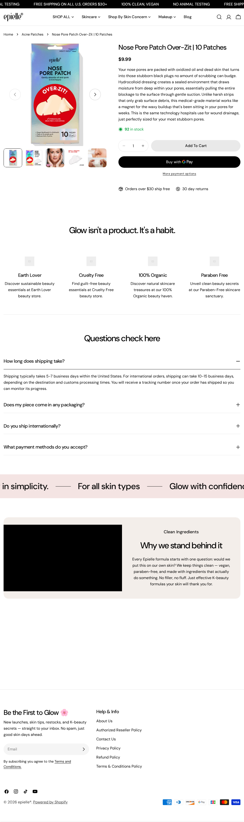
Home (8, 34)
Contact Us (106, 739)
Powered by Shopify (50, 802)
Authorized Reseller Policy (119, 730)
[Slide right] (95, 94)
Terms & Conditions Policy (119, 766)
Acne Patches (32, 34)
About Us (104, 720)
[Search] (219, 17)
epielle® (24, 802)
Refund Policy (108, 757)
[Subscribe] (84, 749)
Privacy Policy (108, 748)
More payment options (179, 174)
